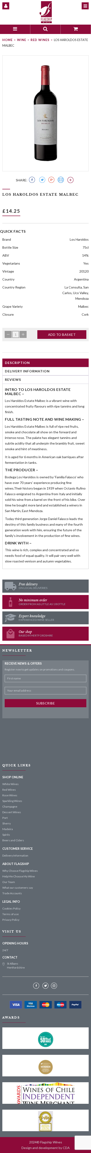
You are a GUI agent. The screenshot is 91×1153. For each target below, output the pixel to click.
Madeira (7, 829)
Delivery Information (27, 371)
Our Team (8, 882)
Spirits (6, 834)
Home (7, 40)
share (21, 180)
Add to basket (62, 335)
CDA (66, 1148)
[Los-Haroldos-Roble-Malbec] (45, 113)
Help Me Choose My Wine (18, 876)
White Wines (10, 784)
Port (5, 818)
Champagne (9, 806)
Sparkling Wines (12, 801)
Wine (21, 40)
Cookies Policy (11, 908)
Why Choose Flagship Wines (20, 870)
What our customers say (17, 887)
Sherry (6, 823)
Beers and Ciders (13, 840)
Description (17, 363)
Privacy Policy (10, 919)
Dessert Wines (11, 812)
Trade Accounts (12, 893)
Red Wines (40, 40)
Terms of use (10, 914)
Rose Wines (9, 795)
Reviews (13, 380)
